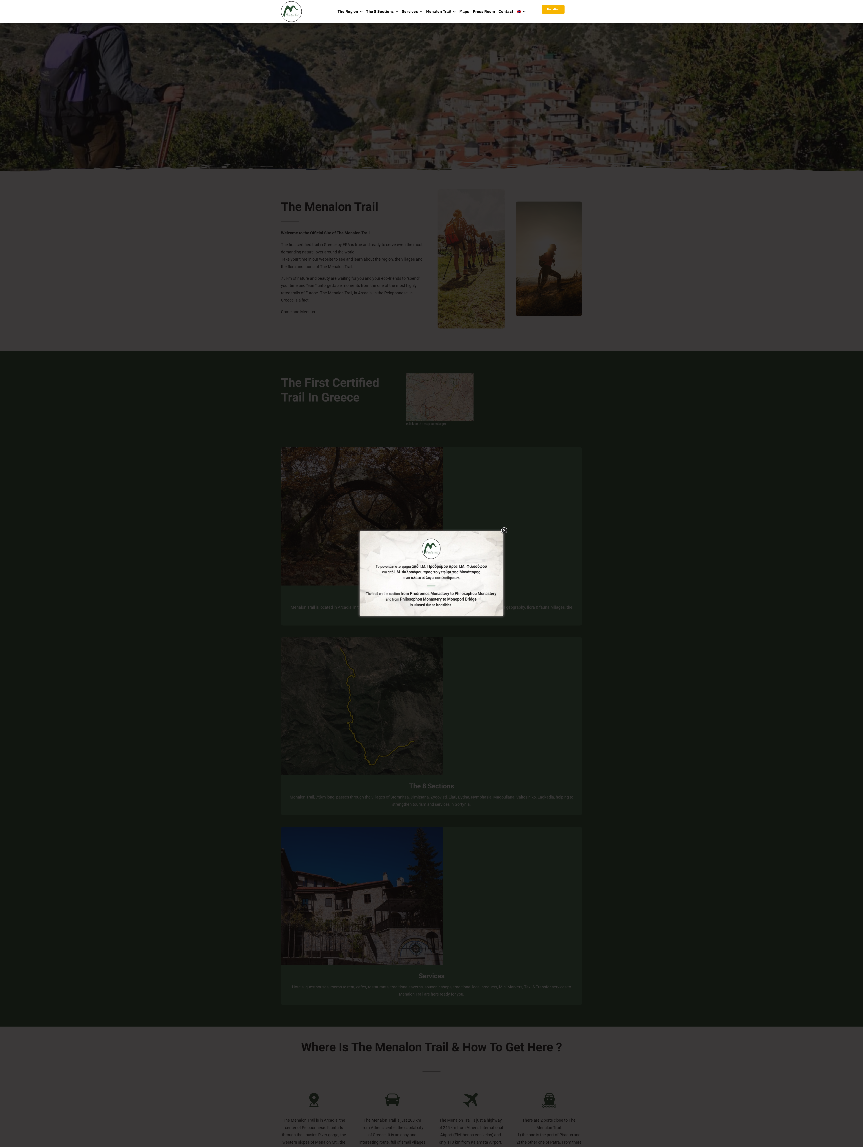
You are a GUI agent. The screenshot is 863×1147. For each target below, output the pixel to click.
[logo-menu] (291, 3)
